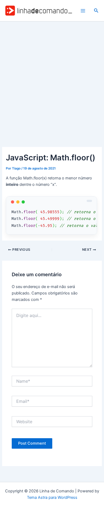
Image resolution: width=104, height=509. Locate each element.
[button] (96, 10)
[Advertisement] (52, 76)
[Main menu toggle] (83, 10)
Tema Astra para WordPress (52, 497)
